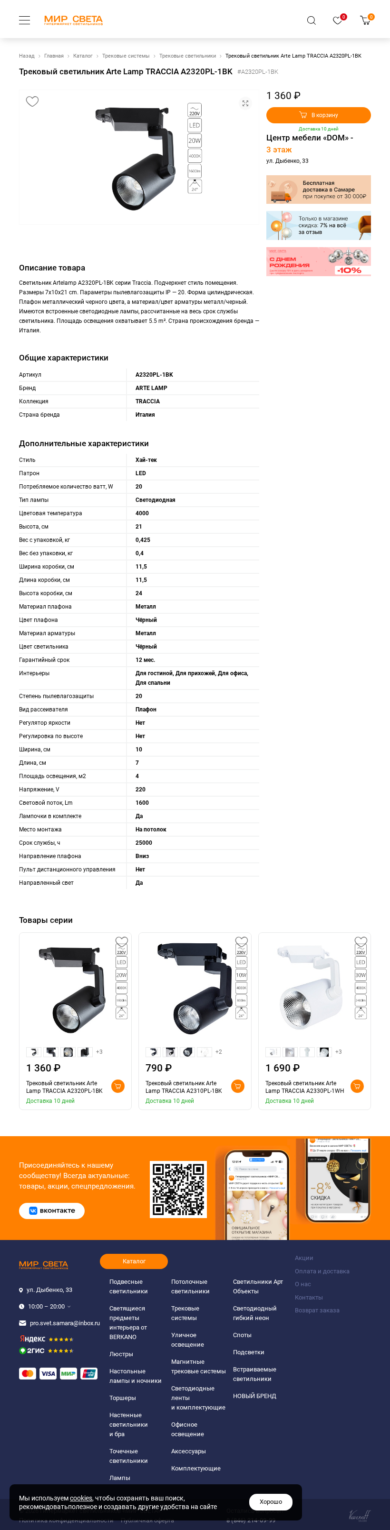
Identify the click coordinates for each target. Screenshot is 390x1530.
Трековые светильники (187, 56)
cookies (81, 1498)
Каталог (83, 56)
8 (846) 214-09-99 (250, 1520)
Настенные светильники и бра (128, 1424)
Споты (242, 1335)
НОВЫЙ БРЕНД (254, 1396)
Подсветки (248, 1352)
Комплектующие (196, 1468)
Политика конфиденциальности (66, 1520)
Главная (54, 56)
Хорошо (271, 1501)
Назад (27, 56)
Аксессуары (188, 1451)
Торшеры (122, 1397)
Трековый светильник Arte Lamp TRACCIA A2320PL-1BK (64, 1087)
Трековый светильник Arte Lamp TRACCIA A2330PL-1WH (304, 1087)
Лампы (119, 1477)
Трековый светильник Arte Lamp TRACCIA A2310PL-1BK (184, 1087)
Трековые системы (126, 56)
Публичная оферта (147, 1520)
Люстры (121, 1354)
